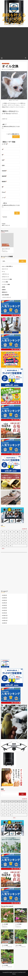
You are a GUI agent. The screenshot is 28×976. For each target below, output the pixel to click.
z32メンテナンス (6, 224)
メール (4, 197)
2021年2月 (4, 613)
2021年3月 (4, 610)
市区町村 (4, 170)
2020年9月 (4, 623)
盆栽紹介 (4, 289)
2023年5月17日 (5, 926)
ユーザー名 (5, 144)
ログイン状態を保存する (13, 134)
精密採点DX (4, 292)
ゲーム (3, 271)
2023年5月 (4, 595)
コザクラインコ (5, 274)
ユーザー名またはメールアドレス (10, 113)
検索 (2, 789)
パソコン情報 (5, 281)
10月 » (3, 548)
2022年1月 (4, 602)
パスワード (4, 118)
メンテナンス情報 (5, 244)
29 (6, 545)
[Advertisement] (14, 42)
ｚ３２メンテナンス (5, 63)
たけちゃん (5, 69)
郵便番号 (4, 181)
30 (10, 545)
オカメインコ (5, 268)
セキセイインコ (5, 276)
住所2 (3, 165)
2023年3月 (4, 600)
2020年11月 (4, 618)
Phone (4, 192)
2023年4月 (4, 597)
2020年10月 (4, 620)
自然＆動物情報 (5, 294)
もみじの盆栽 (18, 945)
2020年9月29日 (5, 251)
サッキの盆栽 (5, 945)
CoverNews (20, 972)
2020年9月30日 (11, 69)
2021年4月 (4, 607)
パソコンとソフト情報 (7, 279)
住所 (3, 160)
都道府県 (4, 176)
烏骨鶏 (3, 287)
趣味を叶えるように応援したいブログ (14, 18)
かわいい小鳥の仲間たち (7, 266)
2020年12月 (4, 615)
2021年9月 (4, 605)
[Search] (25, 58)
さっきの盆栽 (5, 924)
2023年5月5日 (10, 946)
